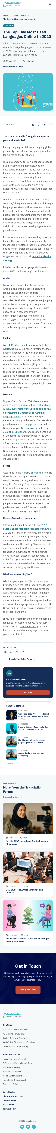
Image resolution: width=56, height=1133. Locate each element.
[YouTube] (22, 1127)
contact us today (29, 626)
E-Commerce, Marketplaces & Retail (18, 1063)
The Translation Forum (13, 1096)
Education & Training (11, 1067)
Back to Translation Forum (20, 659)
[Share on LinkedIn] (33, 124)
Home (5, 15)
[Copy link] (50, 124)
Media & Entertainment (12, 1076)
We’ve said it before (13, 285)
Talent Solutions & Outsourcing (15, 1046)
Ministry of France (31, 472)
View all (9, 763)
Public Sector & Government (14, 1080)
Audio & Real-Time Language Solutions (19, 1042)
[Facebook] (34, 1127)
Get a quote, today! (28, 989)
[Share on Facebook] (44, 124)
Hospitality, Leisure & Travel (14, 1059)
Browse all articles (11, 797)
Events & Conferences (12, 1071)
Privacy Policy (9, 1109)
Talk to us (28, 692)
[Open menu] (50, 4)
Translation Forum (19, 15)
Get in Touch (8, 1104)
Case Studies (9, 1092)
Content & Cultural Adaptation (15, 1038)
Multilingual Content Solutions (15, 1029)
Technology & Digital (11, 1084)
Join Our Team (9, 1100)
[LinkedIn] (28, 1127)
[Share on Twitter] (39, 124)
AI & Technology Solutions (14, 1034)
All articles (10, 124)
